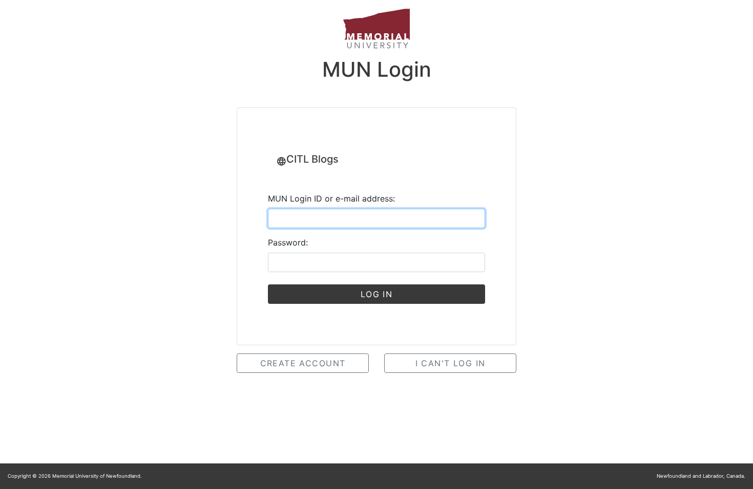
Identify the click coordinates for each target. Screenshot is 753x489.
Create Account (303, 363)
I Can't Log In (450, 363)
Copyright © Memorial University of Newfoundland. (75, 476)
